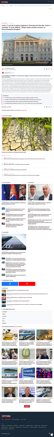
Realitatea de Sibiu (37, 425)
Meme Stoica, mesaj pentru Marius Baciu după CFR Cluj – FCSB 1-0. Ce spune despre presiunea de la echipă (27, 401)
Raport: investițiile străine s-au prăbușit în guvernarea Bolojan (16, 164)
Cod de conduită (23, 419)
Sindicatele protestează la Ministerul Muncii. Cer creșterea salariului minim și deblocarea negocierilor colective (16, 271)
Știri (7, 5)
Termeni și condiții (7, 419)
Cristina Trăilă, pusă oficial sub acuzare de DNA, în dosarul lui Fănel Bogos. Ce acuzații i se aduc (27, 363)
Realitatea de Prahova (4, 427)
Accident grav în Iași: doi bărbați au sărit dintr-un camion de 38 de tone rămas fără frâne (26, 344)
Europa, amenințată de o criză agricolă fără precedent (14, 152)
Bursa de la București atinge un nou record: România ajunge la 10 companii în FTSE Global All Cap (13, 253)
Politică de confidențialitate (16, 419)
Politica (5, 157)
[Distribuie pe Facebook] (47, 69)
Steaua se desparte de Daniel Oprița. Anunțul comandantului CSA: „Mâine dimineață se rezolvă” (44, 382)
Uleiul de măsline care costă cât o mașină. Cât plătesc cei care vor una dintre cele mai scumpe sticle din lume (9, 344)
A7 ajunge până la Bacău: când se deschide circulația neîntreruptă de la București (21, 101)
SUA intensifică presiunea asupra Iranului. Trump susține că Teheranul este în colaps (9, 401)
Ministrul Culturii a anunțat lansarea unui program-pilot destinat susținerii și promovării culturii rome (24, 158)
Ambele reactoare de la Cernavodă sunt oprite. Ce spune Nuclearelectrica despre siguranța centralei (10, 382)
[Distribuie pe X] (51, 69)
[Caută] (49, 2)
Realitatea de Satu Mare (33, 427)
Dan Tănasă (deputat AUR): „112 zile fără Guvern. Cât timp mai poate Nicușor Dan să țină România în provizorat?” (39, 216)
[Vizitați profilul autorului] (3, 69)
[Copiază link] (44, 69)
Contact (2, 419)
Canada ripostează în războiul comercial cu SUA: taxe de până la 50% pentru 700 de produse (23, 103)
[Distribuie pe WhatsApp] (49, 69)
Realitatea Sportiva (9, 425)
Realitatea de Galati (44, 425)
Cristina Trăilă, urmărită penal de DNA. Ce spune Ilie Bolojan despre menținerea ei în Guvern (39, 203)
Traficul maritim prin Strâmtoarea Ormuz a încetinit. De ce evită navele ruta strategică (21, 175)
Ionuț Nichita (15, 341)
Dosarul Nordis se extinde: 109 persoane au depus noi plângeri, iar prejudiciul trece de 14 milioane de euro (44, 344)
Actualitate (11, 5)
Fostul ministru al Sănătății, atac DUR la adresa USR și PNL (15, 169)
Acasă (4, 5)
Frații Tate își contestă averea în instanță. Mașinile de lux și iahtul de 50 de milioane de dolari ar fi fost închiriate (10, 363)
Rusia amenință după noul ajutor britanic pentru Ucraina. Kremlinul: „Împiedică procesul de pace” (44, 363)
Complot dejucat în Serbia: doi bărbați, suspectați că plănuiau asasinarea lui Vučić (21, 97)
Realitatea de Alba (12, 427)
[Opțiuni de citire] (52, 435)
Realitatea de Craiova (26, 427)
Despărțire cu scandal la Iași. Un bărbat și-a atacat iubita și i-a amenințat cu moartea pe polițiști (44, 401)
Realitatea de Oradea (4, 428)
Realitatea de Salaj (18, 427)
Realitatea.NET (3, 425)
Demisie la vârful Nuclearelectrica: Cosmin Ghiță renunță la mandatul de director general (23, 99)
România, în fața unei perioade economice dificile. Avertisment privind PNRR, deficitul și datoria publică (26, 382)
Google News (24, 110)
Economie (3, 155)
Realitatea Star (16, 425)
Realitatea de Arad (31, 360)
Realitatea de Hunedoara (42, 427)
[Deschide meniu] (52, 2)
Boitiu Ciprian (11, 68)
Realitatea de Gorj (11, 428)
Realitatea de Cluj (22, 425)
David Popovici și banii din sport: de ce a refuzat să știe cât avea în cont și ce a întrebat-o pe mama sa (15, 225)
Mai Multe (27, 406)
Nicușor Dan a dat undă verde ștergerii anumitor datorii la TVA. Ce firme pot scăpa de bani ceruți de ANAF (39, 210)
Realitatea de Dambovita (29, 425)
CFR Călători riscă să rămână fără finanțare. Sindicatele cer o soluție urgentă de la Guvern (16, 259)
